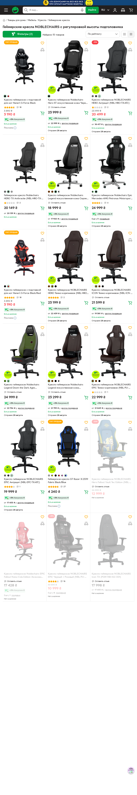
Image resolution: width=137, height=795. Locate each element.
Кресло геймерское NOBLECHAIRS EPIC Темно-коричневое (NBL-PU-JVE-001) (111, 387)
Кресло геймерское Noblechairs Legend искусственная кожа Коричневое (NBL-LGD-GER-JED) (65, 387)
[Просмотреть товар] (5, 96)
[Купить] (42, 113)
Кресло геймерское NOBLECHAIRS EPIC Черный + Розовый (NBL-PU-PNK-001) (67, 576)
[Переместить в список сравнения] (42, 49)
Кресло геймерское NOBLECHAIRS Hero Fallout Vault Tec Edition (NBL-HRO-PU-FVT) (111, 481)
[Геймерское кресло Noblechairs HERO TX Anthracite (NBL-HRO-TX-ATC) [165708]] (24, 162)
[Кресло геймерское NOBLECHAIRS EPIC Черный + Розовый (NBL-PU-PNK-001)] (68, 541)
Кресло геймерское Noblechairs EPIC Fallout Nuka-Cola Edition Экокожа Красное (24, 576)
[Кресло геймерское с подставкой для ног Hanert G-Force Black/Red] (24, 257)
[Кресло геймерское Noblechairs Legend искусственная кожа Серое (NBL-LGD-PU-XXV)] (68, 162)
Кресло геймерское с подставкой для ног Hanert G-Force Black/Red (22, 291)
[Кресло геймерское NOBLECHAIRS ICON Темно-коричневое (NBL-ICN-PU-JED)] (112, 257)
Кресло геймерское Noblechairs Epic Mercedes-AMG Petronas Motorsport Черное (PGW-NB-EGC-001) (112, 197)
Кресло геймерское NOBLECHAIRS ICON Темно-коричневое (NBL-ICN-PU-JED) (111, 292)
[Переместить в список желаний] (42, 43)
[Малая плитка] (131, 34)
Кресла (42, 20)
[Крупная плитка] (124, 34)
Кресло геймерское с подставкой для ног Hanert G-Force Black (22, 101)
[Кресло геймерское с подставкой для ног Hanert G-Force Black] (24, 67)
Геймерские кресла (59, 20)
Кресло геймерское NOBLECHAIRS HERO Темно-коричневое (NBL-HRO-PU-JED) (68, 292)
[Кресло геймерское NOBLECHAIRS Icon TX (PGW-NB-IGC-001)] (112, 541)
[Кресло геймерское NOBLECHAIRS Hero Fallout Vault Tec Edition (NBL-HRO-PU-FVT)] (112, 446)
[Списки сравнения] (123, 10)
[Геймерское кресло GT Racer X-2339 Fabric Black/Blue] (68, 446)
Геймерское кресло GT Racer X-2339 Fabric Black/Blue (68, 481)
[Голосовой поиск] (82, 10)
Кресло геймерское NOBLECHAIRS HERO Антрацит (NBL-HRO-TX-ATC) (111, 101)
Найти (92, 10)
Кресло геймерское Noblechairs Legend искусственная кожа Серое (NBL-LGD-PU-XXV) (67, 197)
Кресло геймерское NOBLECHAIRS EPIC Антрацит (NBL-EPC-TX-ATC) (23, 481)
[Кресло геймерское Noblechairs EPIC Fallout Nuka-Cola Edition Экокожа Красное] (24, 541)
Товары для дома (17, 20)
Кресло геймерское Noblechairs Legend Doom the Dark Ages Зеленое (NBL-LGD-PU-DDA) (21, 387)
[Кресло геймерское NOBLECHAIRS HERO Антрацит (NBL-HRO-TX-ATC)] (112, 67)
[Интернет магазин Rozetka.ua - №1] (15, 10)
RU (103, 10)
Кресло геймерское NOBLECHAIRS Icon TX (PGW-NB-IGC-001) (111, 575)
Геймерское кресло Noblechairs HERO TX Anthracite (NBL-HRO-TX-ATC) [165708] (22, 197)
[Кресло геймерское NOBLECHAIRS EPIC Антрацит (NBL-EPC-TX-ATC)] (24, 446)
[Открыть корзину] (131, 10)
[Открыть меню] (6, 10)
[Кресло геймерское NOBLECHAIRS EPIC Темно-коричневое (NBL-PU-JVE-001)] (112, 351)
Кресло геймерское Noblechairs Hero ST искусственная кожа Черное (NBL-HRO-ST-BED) (68, 102)
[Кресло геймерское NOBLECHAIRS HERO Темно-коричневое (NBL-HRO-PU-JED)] (68, 257)
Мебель (32, 20)
